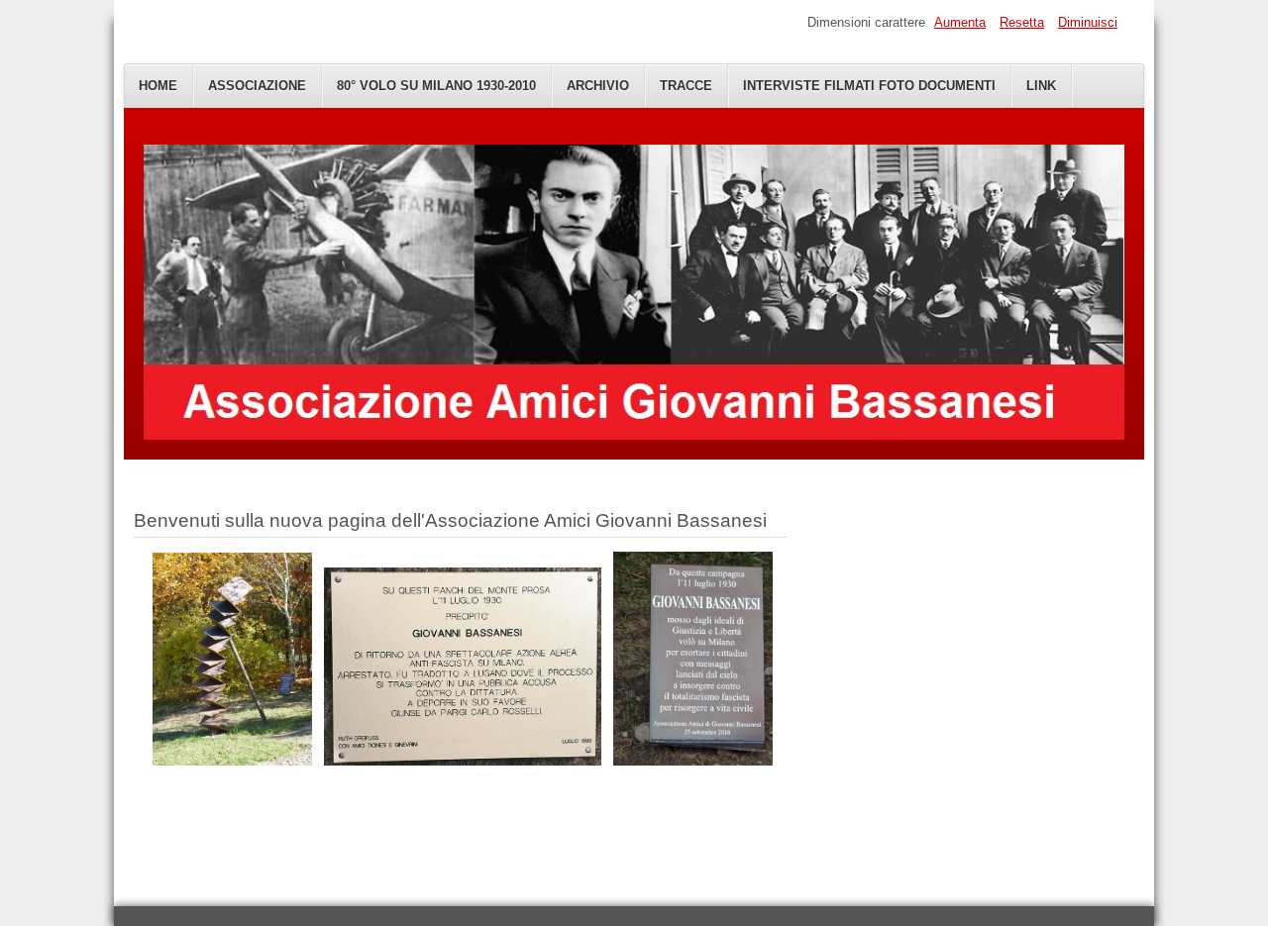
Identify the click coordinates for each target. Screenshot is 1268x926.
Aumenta (960, 22)
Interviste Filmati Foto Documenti (869, 85)
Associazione (257, 85)
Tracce (686, 85)
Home (158, 85)
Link (1041, 85)
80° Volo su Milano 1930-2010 (436, 85)
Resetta (1022, 22)
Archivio (598, 85)
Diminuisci (1087, 22)
